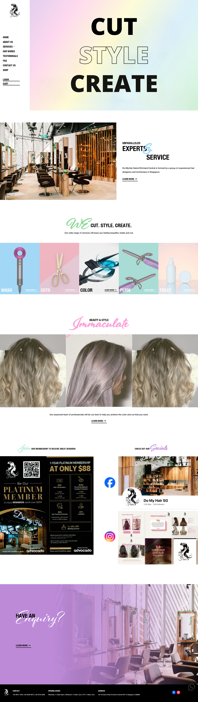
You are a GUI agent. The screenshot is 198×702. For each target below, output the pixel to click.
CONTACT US (9, 65)
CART (5, 83)
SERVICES (8, 46)
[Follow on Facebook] (174, 692)
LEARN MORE (128, 178)
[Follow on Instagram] (178, 692)
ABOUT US (8, 41)
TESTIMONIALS (10, 56)
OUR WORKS (9, 51)
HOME (6, 37)
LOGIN (6, 79)
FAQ (5, 60)
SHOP (5, 70)
